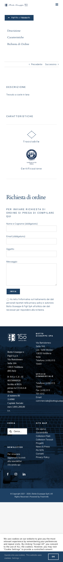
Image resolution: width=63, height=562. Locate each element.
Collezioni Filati (43, 436)
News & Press (43, 446)
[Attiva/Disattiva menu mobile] (57, 4)
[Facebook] (8, 474)
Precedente (36, 64)
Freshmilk (44, 496)
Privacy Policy (42, 457)
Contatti (40, 453)
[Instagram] (16, 474)
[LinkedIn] (24, 474)
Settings (16, 558)
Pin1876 (40, 450)
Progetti (40, 443)
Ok (53, 556)
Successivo (50, 64)
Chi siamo (41, 429)
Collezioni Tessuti (44, 439)
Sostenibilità (42, 432)
